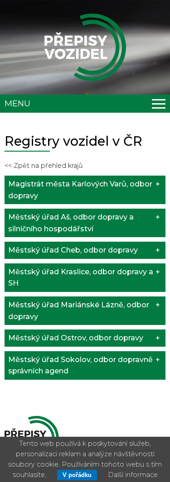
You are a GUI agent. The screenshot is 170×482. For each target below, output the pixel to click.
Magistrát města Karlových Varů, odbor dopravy (80, 190)
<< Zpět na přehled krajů (44, 166)
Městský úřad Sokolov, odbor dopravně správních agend (80, 365)
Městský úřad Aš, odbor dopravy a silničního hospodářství (71, 223)
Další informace (133, 475)
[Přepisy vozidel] (85, 47)
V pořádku (77, 475)
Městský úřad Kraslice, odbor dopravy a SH (80, 277)
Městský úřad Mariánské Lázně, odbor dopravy (78, 311)
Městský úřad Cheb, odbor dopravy (73, 250)
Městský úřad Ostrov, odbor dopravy (75, 338)
